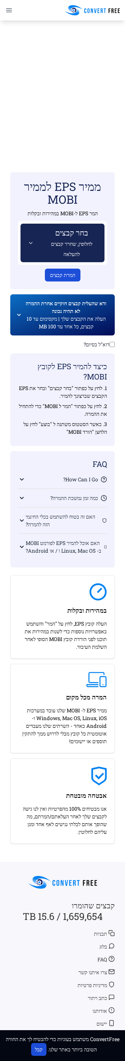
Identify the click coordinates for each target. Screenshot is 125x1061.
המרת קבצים (62, 275)
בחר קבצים (71, 242)
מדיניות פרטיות (92, 985)
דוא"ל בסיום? (97, 344)
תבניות (100, 933)
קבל (39, 1049)
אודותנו (100, 1010)
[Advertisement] (62, 87)
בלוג (103, 946)
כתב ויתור (97, 997)
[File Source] (29, 243)
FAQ (102, 959)
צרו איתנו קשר (93, 972)
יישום (101, 1023)
